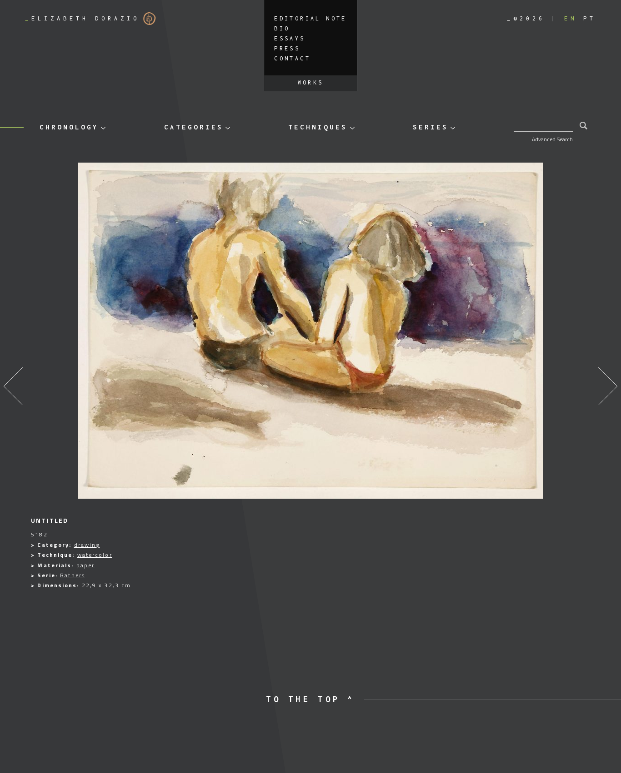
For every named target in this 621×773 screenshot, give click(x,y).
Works (311, 82)
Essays (289, 38)
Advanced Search (552, 139)
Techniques (317, 127)
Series (430, 127)
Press (287, 48)
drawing (87, 544)
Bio (282, 28)
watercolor (94, 554)
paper (85, 565)
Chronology (69, 127)
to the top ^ (310, 699)
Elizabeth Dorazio (82, 18)
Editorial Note (310, 18)
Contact (292, 58)
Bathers (72, 575)
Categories (193, 127)
